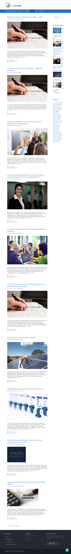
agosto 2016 (56, 140)
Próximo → (18, 526)
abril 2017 (55, 130)
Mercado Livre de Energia (11, 11)
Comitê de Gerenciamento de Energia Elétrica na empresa (27, 230)
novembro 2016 (56, 135)
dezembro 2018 (56, 103)
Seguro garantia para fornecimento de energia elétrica (26, 483)
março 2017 (55, 131)
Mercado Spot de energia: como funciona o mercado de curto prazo (24, 441)
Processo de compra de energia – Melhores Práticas (24, 69)
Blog (32, 11)
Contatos (41, 11)
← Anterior (9, 526)
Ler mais (23, 57)
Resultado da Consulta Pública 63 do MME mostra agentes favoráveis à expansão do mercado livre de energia (58, 48)
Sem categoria (11, 60)
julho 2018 (55, 111)
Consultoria (21, 11)
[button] (52, 543)
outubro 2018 (56, 106)
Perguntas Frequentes (11, 544)
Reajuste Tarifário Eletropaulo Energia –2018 (24, 17)
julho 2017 (55, 125)
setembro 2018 (56, 108)
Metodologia (9, 539)
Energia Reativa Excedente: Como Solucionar (25, 389)
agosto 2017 (56, 123)
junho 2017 (55, 126)
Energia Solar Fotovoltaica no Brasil (21, 337)
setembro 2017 (56, 121)
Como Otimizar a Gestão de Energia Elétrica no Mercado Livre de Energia (26, 285)
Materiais (27, 11)
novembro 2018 (56, 104)
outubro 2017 (56, 120)
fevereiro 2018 (56, 116)
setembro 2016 (56, 138)
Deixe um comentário (12, 61)
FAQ (36, 11)
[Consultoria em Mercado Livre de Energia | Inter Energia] (13, 4)
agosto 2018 (56, 109)
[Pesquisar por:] (58, 17)
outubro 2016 (56, 136)
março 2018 (56, 114)
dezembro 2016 (56, 133)
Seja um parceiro (10, 541)
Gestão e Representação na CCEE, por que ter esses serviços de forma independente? (25, 176)
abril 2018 (55, 113)
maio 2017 (55, 128)
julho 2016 (55, 142)
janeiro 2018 (56, 118)
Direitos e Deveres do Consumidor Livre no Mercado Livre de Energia (24, 123)
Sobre (7, 536)
